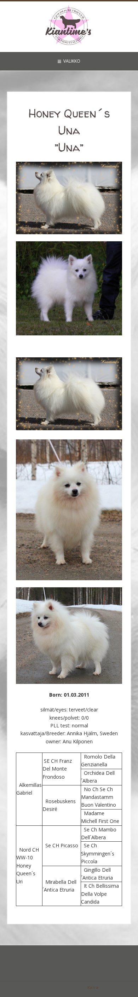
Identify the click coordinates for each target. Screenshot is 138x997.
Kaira (93, 987)
